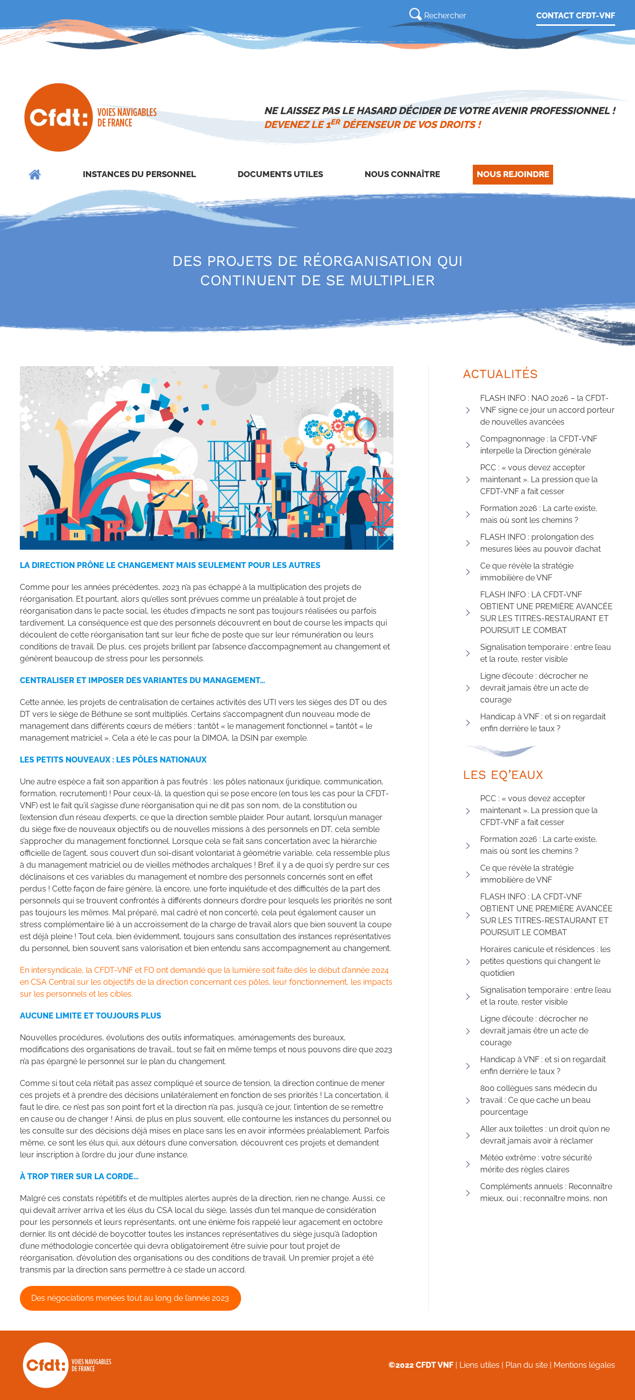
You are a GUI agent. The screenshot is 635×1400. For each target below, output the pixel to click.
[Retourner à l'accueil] (91, 117)
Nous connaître (402, 174)
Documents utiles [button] (280, 174)
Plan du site (527, 1365)
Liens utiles (479, 1365)
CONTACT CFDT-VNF (575, 15)
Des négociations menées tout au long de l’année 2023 (130, 1298)
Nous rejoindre (513, 174)
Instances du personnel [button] (139, 174)
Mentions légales (584, 1365)
